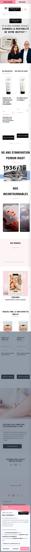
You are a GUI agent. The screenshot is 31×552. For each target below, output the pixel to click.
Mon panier (22, 2)
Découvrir (8, 138)
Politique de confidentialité (10, 543)
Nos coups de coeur (21, 71)
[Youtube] (15, 465)
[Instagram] (20, 465)
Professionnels (7, 2)
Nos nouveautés (7, 71)
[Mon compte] (22, 9)
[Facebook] (11, 465)
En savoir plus (12, 446)
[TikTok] (21, 495)
